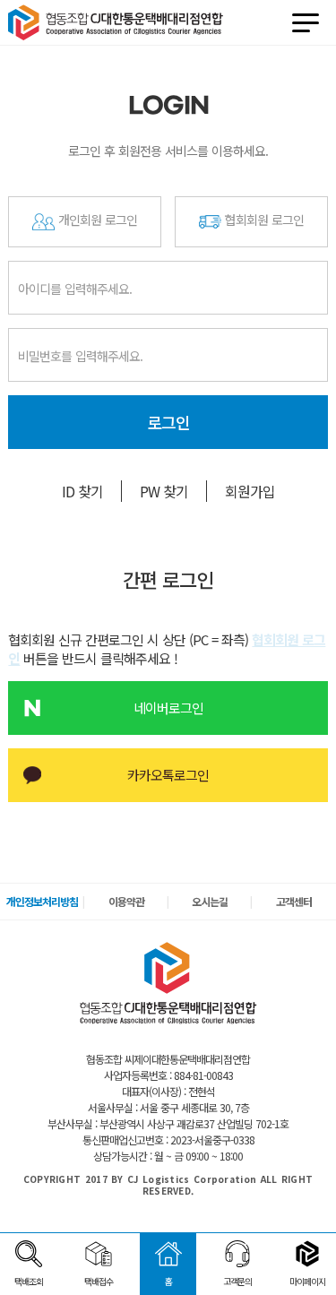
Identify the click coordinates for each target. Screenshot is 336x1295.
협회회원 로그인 (262, 220)
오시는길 (210, 901)
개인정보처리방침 (42, 901)
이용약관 (126, 901)
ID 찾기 (82, 491)
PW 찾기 (164, 491)
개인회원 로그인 (96, 220)
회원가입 (250, 491)
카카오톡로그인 (168, 774)
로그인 (168, 422)
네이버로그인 (168, 707)
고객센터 (294, 901)
